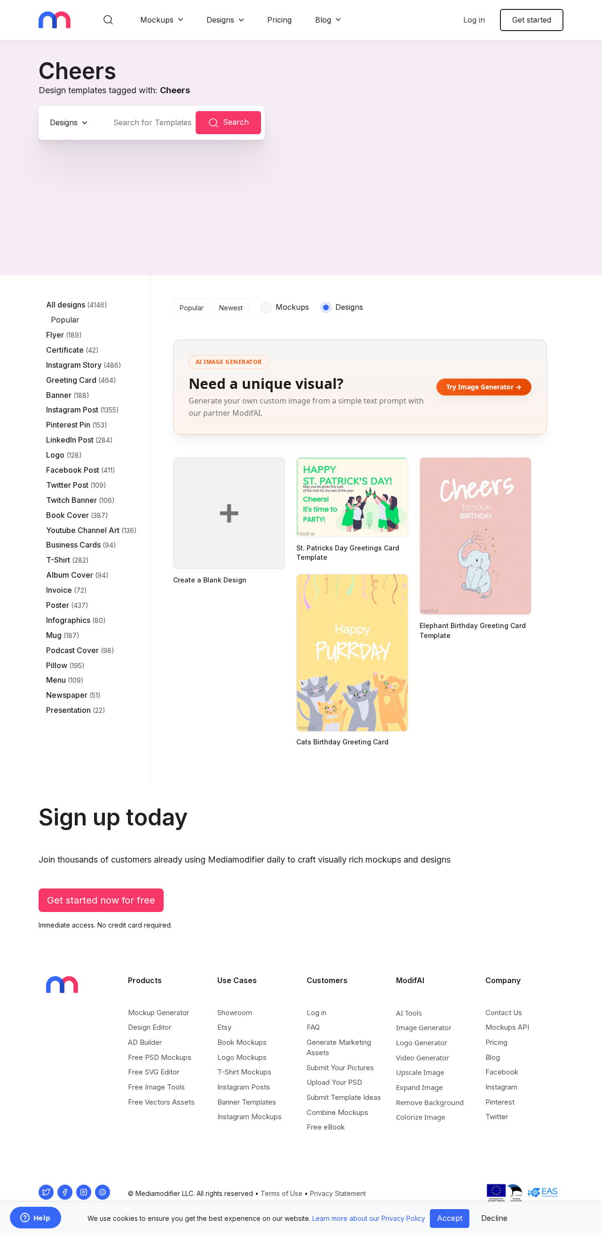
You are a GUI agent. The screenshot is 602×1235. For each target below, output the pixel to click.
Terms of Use (281, 1193)
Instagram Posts (243, 1086)
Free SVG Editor (153, 1071)
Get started (531, 19)
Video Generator (422, 1057)
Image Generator (424, 1027)
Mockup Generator (158, 1012)
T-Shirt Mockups (244, 1071)
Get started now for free (101, 900)
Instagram (501, 1086)
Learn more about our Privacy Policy (368, 1218)
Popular (192, 308)
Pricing (279, 19)
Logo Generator (421, 1042)
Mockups (157, 19)
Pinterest (500, 1102)
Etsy (224, 1027)
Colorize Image (420, 1117)
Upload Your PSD (334, 1082)
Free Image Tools (156, 1086)
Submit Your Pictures (340, 1067)
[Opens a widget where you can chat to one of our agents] (35, 1218)
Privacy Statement (338, 1193)
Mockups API (507, 1027)
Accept (449, 1218)
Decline (494, 1218)
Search (236, 122)
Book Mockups (242, 1042)
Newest (231, 308)
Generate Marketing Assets (339, 1047)
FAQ (313, 1027)
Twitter (496, 1116)
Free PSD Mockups (159, 1057)
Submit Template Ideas (344, 1097)
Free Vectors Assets (161, 1102)
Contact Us (503, 1012)
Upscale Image (420, 1072)
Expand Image (419, 1087)
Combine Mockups (337, 1112)
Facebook (501, 1071)
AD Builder (145, 1042)
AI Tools (409, 1012)
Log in (474, 19)
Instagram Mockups (249, 1116)
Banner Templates (246, 1102)
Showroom (234, 1012)
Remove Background (430, 1102)
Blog (323, 19)
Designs (220, 19)
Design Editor (149, 1027)
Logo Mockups (242, 1057)
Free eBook (326, 1126)
